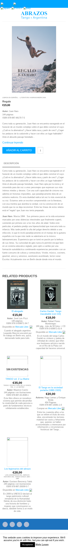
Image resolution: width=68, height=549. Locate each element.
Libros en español (10, 97)
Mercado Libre (22, 327)
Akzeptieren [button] (27, 544)
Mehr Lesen (42, 544)
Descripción (11, 163)
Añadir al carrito (19, 150)
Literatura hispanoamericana (33, 97)
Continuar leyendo (12, 142)
